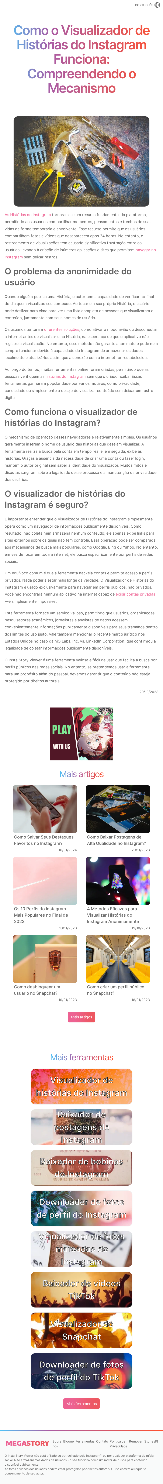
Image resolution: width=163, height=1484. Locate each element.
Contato (102, 1441)
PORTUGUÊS (144, 5)
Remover (136, 1441)
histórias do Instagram (65, 376)
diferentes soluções (61, 329)
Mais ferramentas (81, 1403)
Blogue (68, 1441)
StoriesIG (151, 1441)
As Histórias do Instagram (28, 214)
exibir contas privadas (135, 594)
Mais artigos (81, 1017)
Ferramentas (85, 1441)
